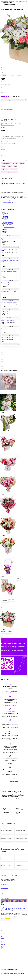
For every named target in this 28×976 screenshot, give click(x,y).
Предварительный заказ (12, 969)
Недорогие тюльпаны (6, 838)
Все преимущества (14, 781)
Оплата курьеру (14, 169)
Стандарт (3, 75)
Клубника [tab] (5, 216)
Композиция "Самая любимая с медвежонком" (8, 598)
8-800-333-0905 (4, 884)
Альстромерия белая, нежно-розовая (8, 141)
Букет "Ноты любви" (5, 507)
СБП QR (9, 166)
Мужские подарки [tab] (7, 224)
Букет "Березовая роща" (6, 434)
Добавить (11, 235)
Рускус (2, 147)
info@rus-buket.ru (4, 888)
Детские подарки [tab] (7, 225)
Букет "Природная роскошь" (7, 475)
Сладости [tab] (5, 217)
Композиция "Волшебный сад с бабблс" (10, 577)
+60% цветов (19, 75)
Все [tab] (4, 212)
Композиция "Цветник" (6, 630)
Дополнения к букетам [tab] (8, 227)
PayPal (15, 166)
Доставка (5, 84)
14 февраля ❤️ (19, 809)
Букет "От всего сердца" (6, 487)
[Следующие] (2, 352)
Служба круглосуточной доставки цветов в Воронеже (14, 908)
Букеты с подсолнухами (7, 830)
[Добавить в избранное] (26, 100)
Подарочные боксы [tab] (7, 220)
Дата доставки (4, 120)
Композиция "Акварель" (6, 557)
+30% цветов (11, 75)
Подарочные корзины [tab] (8, 222)
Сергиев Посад (4, 858)
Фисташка (3, 149)
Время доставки (4, 124)
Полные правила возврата (7, 202)
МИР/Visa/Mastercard (6, 163)
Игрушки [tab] (5, 218)
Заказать (4, 969)
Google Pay (22, 163)
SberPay (3, 166)
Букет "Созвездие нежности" (7, 384)
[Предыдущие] (1, 352)
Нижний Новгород (5, 865)
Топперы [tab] (5, 219)
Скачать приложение (5, 974)
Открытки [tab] (5, 213)
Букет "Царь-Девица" (6, 413)
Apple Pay (15, 163)
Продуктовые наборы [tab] (8, 223)
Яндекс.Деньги (5, 169)
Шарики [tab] (5, 214)
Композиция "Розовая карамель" (8, 454)
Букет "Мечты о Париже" (6, 528)
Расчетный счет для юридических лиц (9, 172)
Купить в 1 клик (12, 99)
